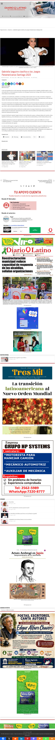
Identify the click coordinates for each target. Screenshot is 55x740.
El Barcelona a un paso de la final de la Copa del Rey (10, 180)
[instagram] (31, 186)
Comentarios (27, 77)
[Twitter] (14, 83)
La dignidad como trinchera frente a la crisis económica (20, 519)
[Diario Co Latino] (27, 9)
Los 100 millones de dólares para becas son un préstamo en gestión (23, 513)
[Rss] (21, 186)
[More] (22, 83)
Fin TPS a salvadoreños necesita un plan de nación (19, 507)
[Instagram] (17, 83)
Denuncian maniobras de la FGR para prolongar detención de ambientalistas (45, 181)
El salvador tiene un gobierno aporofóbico (18, 357)
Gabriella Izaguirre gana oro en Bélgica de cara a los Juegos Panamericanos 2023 (26, 162)
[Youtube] (29, 186)
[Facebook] (3, 83)
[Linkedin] (11, 83)
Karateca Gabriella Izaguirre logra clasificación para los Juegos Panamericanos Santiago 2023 (9, 162)
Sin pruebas (11, 501)
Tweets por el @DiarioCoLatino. (7, 610)
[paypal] (34, 186)
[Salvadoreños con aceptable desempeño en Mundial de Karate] (45, 155)
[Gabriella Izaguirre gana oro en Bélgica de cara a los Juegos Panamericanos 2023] (27, 155)
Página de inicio (3, 29)
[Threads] (20, 83)
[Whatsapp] (6, 83)
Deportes (10, 29)
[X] (8, 83)
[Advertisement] (27, 23)
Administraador (6, 77)
